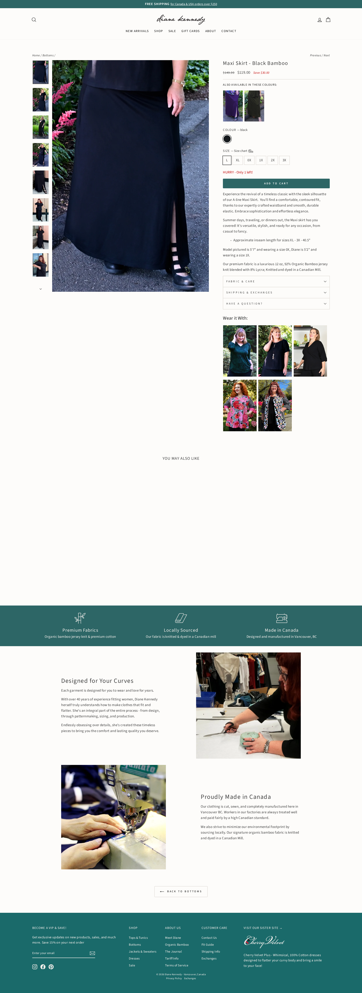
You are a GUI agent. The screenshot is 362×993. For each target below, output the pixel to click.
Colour (235, 130)
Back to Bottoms (184, 891)
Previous (315, 55)
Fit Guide (208, 944)
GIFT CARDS (190, 31)
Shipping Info (211, 951)
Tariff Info (171, 958)
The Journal (173, 951)
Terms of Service (176, 965)
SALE (172, 31)
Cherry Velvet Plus (257, 955)
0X (249, 160)
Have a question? (244, 304)
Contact (228, 31)
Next (327, 55)
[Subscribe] (92, 953)
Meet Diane (173, 937)
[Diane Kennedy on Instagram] (34, 966)
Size (235, 150)
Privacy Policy (174, 978)
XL (238, 160)
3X (284, 160)
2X (273, 160)
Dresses (134, 958)
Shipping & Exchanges (249, 292)
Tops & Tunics (138, 937)
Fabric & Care (240, 281)
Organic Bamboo (177, 944)
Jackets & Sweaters (142, 951)
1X (261, 160)
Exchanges (209, 958)
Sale (132, 965)
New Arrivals (137, 31)
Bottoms (48, 55)
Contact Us (209, 937)
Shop (158, 31)
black (227, 139)
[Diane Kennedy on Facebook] (42, 966)
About (210, 31)
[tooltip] (233, 106)
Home (36, 55)
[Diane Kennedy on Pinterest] (51, 966)
